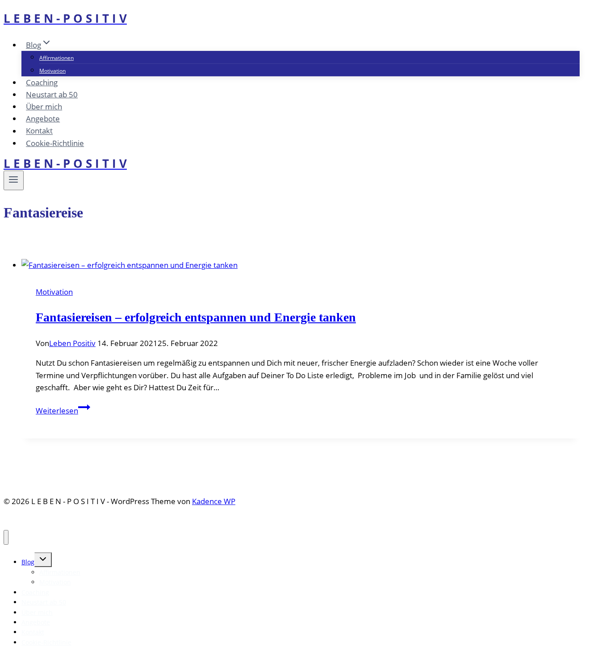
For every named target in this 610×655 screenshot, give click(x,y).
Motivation (52, 71)
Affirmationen (56, 58)
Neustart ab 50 (52, 94)
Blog (27, 562)
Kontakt (39, 131)
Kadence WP (213, 501)
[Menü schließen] (6, 537)
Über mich (44, 106)
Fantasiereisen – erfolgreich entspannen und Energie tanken (196, 317)
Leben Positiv (72, 343)
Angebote (43, 118)
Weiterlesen (63, 410)
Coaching (42, 82)
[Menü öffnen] (14, 180)
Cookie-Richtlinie (55, 143)
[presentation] (300, 265)
